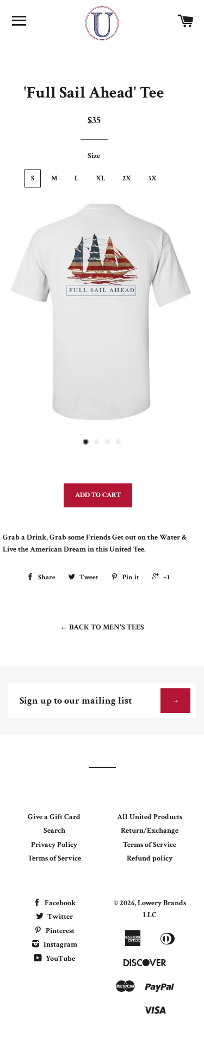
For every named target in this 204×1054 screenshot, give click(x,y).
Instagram (59, 944)
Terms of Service (54, 858)
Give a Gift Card (54, 817)
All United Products (149, 817)
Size (94, 156)
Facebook (59, 903)
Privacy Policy (54, 845)
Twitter (59, 917)
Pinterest (59, 931)
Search (54, 830)
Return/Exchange (149, 830)
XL (101, 178)
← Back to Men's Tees (102, 627)
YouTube (59, 959)
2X (126, 178)
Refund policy (149, 858)
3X (152, 178)
